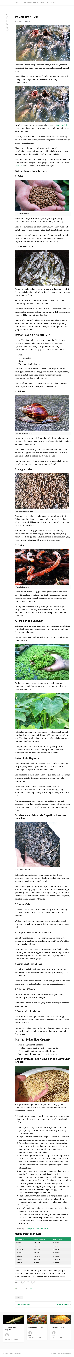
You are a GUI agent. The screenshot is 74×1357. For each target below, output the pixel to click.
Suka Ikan (19, 166)
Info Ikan (52, 3)
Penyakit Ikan (44, 3)
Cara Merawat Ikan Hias (31, 3)
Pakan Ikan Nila (58, 1327)
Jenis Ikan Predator (63, 1304)
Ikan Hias (19, 3)
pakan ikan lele (61, 125)
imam (29, 1288)
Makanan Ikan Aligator (10, 1328)
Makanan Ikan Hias (35, 1327)
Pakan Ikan (19, 1297)
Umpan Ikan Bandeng (23, 1304)
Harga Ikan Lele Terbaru (37, 1228)
